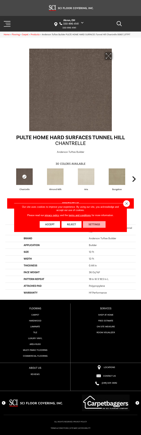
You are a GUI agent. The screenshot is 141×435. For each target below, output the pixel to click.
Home (7, 34)
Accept (50, 224)
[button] (4, 403)
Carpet (25, 34)
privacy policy (52, 215)
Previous (7, 179)
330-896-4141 (71, 24)
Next (134, 179)
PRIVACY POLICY (80, 422)
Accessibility (84, 428)
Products (35, 34)
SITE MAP (73, 428)
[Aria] (86, 177)
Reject (71, 224)
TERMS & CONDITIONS (60, 428)
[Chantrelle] (24, 177)
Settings (94, 224)
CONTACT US (109, 376)
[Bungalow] (117, 177)
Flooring (16, 34)
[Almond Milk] (55, 177)
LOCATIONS (109, 367)
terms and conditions (80, 215)
